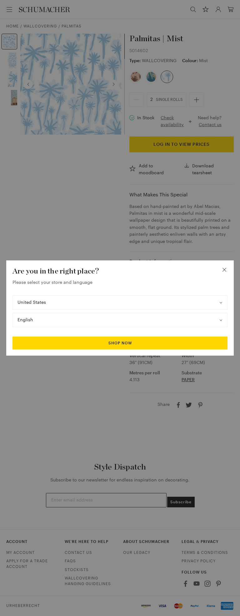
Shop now (120, 343)
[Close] (224, 270)
